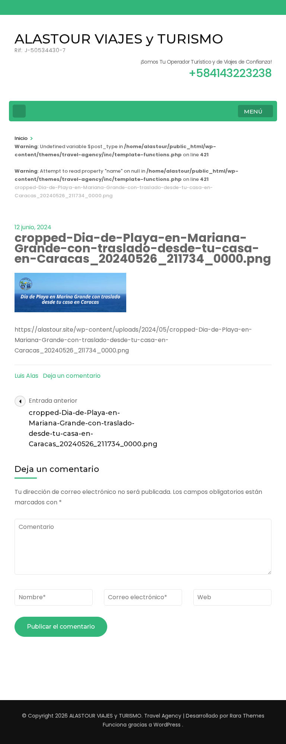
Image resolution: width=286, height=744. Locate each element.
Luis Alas (26, 375)
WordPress (167, 724)
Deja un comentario (72, 375)
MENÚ (253, 111)
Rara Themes (247, 715)
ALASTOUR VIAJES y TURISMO (119, 39)
